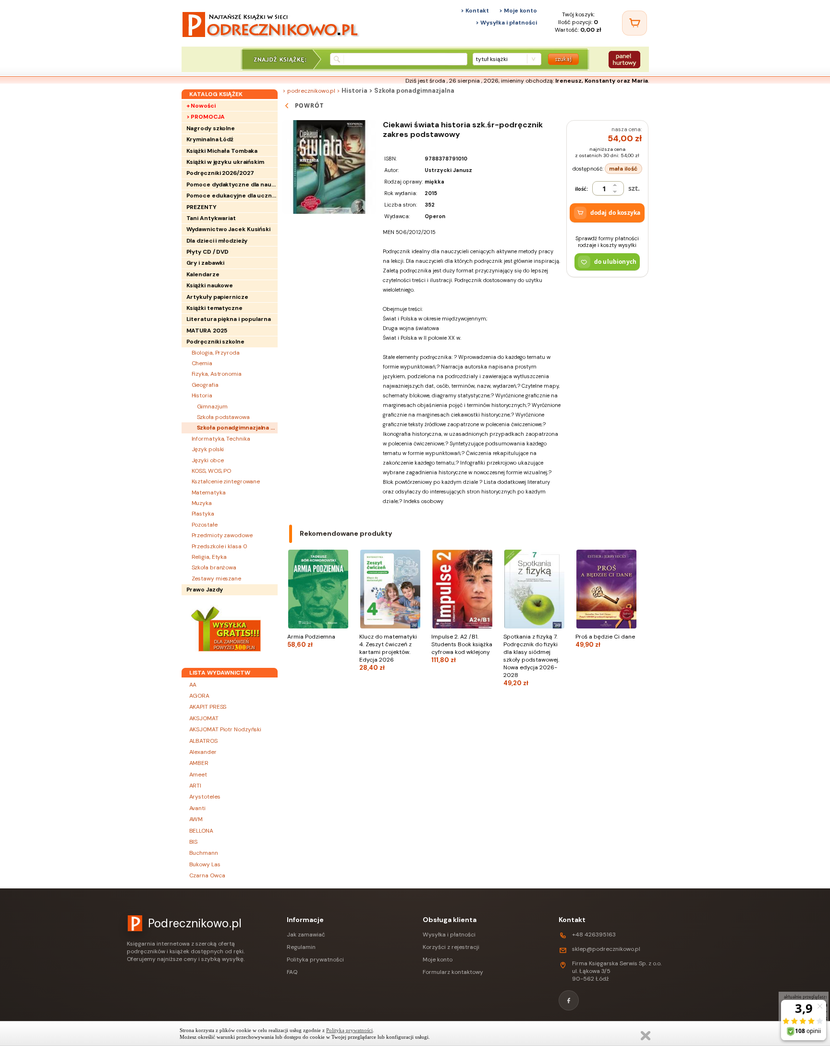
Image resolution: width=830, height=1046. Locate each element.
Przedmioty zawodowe (222, 535)
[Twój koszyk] (634, 23)
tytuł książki (492, 59)
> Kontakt (475, 10)
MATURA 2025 (206, 330)
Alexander (203, 752)
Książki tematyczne (214, 308)
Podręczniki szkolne (215, 341)
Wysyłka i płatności (449, 934)
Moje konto (437, 959)
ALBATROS (203, 741)
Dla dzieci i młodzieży (217, 241)
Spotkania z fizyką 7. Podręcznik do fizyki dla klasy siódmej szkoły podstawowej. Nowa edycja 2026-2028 (531, 660)
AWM (196, 819)
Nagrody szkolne (210, 128)
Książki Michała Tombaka (222, 151)
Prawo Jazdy (204, 589)
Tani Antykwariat (211, 218)
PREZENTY (201, 207)
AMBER (199, 763)
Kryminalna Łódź (210, 139)
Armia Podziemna (311, 641)
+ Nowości (201, 106)
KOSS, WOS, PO (212, 471)
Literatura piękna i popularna (228, 319)
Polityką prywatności (349, 1030)
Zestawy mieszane (216, 578)
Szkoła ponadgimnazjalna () (237, 427)
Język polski (208, 449)
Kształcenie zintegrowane (226, 481)
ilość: (581, 188)
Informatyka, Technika (221, 439)
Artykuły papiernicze (217, 297)
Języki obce (208, 460)
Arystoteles (204, 796)
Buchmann (203, 853)
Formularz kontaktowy (453, 972)
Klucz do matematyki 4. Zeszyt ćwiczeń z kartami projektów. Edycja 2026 (388, 652)
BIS (193, 842)
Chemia (202, 363)
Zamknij (645, 1035)
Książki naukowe (209, 285)
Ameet (198, 774)
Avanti (197, 808)
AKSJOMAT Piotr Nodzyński (225, 729)
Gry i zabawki (205, 263)
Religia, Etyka (209, 557)
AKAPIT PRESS (208, 707)
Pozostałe (205, 525)
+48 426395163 (594, 934)
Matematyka (209, 492)
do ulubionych (615, 262)
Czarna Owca (207, 875)
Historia (202, 395)
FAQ (292, 972)
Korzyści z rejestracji (451, 947)
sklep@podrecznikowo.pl (606, 949)
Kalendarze (203, 274)
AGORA (199, 696)
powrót (309, 105)
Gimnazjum (212, 406)
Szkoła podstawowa (223, 417)
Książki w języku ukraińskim (225, 162)
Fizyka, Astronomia (217, 374)
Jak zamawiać (306, 934)
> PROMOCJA (205, 117)
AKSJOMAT (204, 718)
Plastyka (203, 513)
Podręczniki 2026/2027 (220, 173)
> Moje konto (518, 10)
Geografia (205, 385)
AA (193, 685)
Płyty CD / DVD (207, 252)
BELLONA (201, 831)
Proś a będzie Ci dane (605, 641)
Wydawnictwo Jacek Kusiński (228, 229)
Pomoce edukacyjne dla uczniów (232, 195)
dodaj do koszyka (615, 213)
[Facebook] (569, 1000)
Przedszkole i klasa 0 (219, 546)
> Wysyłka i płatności (506, 22)
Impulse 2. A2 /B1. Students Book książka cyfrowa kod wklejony (461, 648)
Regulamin (301, 947)
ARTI (195, 785)
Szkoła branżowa (214, 567)
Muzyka (202, 503)
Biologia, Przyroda (216, 353)
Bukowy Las (204, 864)
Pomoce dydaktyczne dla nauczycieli (232, 184)
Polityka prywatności (315, 959)
